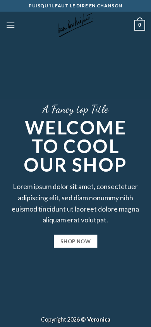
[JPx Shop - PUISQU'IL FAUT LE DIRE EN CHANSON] (75, 25)
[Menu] (10, 24)
